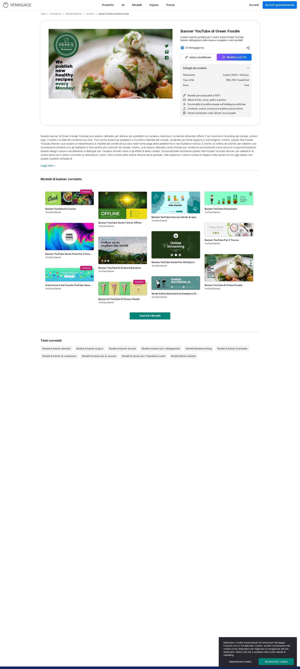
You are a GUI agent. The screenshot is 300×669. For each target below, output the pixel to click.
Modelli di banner (74, 14)
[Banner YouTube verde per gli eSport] (176, 244)
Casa (43, 14)
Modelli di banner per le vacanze (99, 356)
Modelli (137, 5)
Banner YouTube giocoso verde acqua (174, 217)
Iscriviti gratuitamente (279, 5)
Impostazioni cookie (240, 661)
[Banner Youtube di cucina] (69, 198)
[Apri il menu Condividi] (248, 47)
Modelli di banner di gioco (89, 348)
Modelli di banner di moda (122, 348)
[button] (197, 57)
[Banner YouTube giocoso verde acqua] (176, 202)
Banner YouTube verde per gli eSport (173, 262)
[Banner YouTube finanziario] (229, 198)
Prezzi (170, 5)
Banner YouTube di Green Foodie (224, 285)
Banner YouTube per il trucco (222, 240)
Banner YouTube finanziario (221, 208)
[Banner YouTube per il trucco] (229, 229)
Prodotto (108, 5)
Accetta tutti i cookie (276, 661)
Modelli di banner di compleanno (59, 356)
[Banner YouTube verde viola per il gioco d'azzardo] (69, 236)
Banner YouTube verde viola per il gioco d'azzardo (69, 254)
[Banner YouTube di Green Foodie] (229, 267)
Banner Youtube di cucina (60, 208)
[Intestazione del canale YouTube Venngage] (69, 274)
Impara (154, 5)
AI (123, 5)
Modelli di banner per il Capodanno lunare (143, 356)
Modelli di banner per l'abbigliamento (161, 348)
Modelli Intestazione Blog (199, 348)
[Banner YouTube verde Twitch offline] (122, 205)
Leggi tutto (48, 165)
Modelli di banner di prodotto (232, 348)
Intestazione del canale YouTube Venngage (69, 285)
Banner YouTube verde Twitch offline (120, 222)
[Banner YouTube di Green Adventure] (122, 250)
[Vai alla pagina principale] (17, 5)
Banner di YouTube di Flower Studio (119, 299)
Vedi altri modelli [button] (150, 315)
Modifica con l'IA (237, 57)
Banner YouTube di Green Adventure (119, 268)
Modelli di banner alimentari (56, 348)
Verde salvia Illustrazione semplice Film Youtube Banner (176, 293)
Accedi (254, 5)
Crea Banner (55, 14)
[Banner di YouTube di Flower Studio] (122, 288)
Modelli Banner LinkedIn (183, 356)
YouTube (90, 14)
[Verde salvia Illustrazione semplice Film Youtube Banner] (176, 283)
